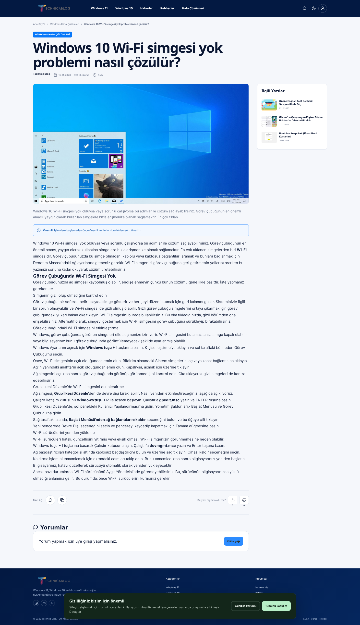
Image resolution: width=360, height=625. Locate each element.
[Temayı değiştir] (313, 8)
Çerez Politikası (319, 618)
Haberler (146, 8)
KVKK (306, 618)
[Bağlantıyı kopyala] (62, 500)
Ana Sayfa (39, 24)
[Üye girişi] (322, 8)
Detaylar (75, 611)
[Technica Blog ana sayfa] (54, 8)
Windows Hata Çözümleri (64, 24)
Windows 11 (99, 8)
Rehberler (167, 8)
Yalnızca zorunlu (245, 606)
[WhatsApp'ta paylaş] (50, 500)
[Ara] (304, 8)
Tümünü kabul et (276, 606)
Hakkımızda (261, 587)
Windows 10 (124, 8)
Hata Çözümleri (193, 8)
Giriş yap (233, 541)
